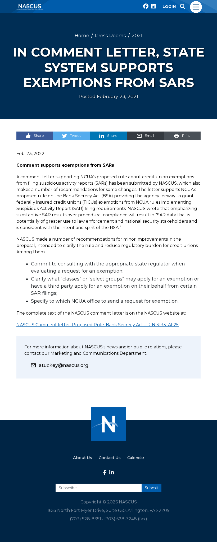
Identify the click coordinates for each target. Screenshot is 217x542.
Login (169, 6)
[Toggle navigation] (196, 6)
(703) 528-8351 (85, 518)
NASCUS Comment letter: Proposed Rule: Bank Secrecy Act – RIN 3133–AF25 (97, 324)
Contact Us (110, 457)
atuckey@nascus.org (63, 365)
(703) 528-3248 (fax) (125, 518)
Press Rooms (110, 36)
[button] (182, 6)
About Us (82, 457)
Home (82, 36)
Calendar (135, 457)
